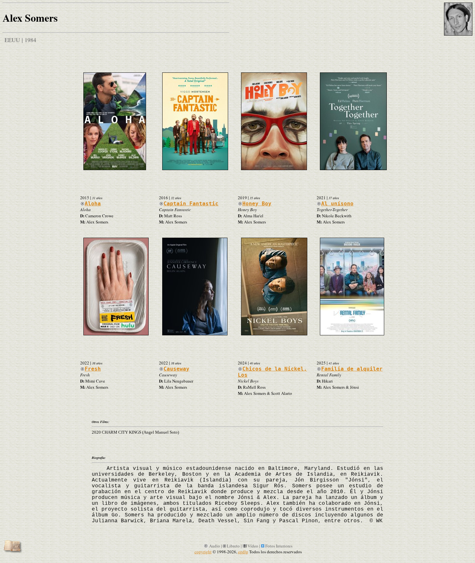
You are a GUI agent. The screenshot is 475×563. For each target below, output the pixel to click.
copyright (203, 552)
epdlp (243, 552)
